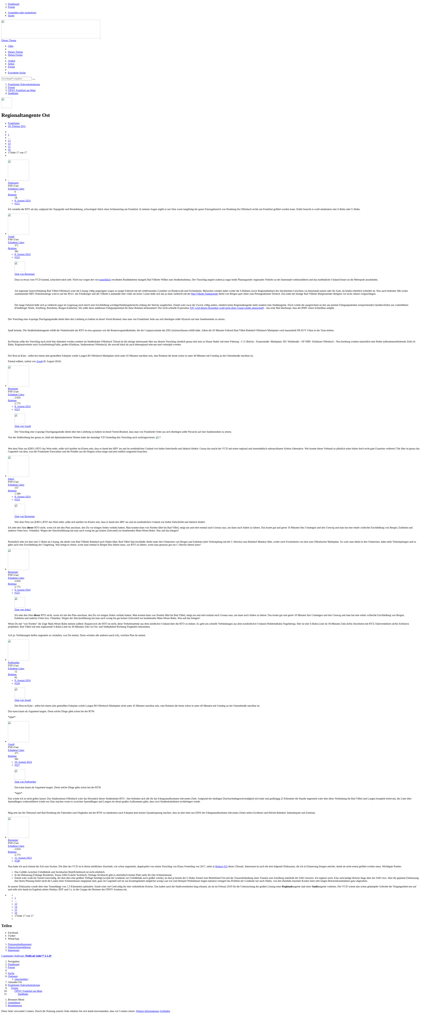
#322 (17, 257)
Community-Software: (26, 955)
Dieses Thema (8, 40)
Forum (11, 66)
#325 (17, 592)
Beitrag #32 (221, 866)
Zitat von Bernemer (25, 274)
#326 (17, 683)
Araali (39, 361)
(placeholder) (21, 979)
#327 (17, 765)
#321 (17, 203)
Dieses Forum (15, 55)
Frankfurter (14, 123)
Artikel (11, 60)
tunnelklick (105, 279)
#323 (17, 409)
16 (9, 149)
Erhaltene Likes (16, 188)
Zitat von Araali (23, 426)
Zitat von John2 (23, 609)
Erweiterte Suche (17, 72)
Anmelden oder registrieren (22, 12)
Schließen (165, 1011)
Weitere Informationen (147, 1011)
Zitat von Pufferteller (25, 781)
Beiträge (12, 194)
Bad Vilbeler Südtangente (204, 293)
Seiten (11, 63)
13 (9, 140)
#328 (17, 860)
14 (9, 143)
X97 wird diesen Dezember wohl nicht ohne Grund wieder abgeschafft (227, 308)
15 (9, 146)
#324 (17, 499)
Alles (10, 46)
